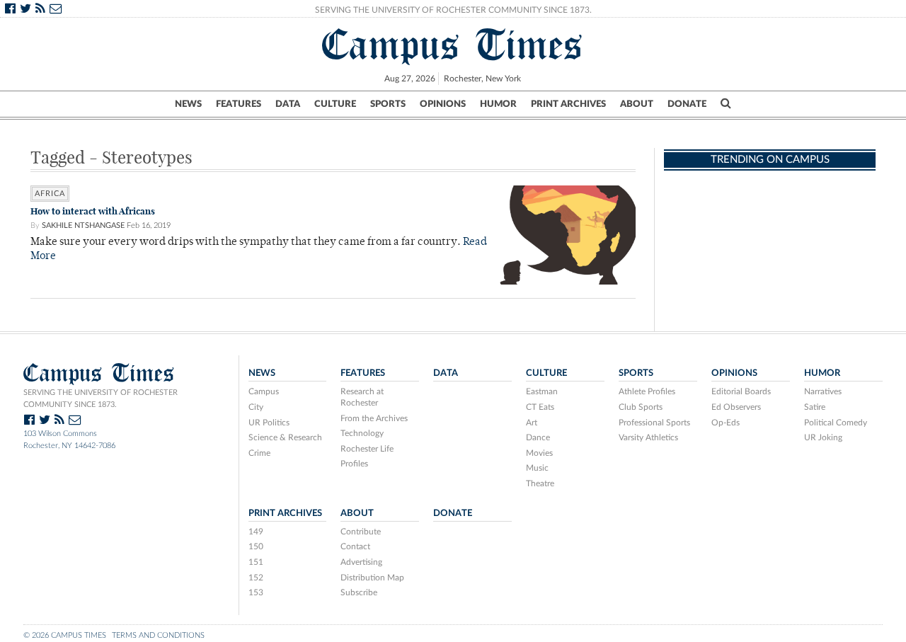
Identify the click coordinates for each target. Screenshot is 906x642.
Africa (50, 193)
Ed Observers (736, 407)
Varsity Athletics (648, 437)
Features (238, 104)
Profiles (354, 463)
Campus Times (452, 44)
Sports (388, 104)
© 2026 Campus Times (64, 635)
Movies (539, 453)
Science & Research (285, 437)
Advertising (361, 562)
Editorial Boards (741, 391)
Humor (498, 104)
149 (255, 531)
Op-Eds (725, 422)
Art (531, 422)
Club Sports (641, 407)
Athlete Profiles (647, 391)
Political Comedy (835, 422)
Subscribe (358, 592)
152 (255, 577)
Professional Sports (654, 422)
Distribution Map (372, 577)
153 (255, 592)
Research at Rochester (362, 397)
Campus (263, 391)
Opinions (443, 104)
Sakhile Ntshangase (83, 225)
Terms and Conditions (158, 635)
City (255, 407)
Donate (686, 104)
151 (255, 562)
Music (537, 468)
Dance (538, 437)
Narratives (823, 391)
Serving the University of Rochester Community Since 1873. (453, 10)
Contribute (360, 531)
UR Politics (268, 422)
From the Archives (374, 418)
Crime (259, 453)
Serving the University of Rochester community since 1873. (100, 398)
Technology (362, 433)
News (188, 104)
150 (255, 546)
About (636, 104)
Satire (814, 407)
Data (287, 104)
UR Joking (823, 437)
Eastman (542, 391)
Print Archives (568, 104)
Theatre (540, 483)
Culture (335, 104)
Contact (355, 546)
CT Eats (540, 407)
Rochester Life (367, 449)
